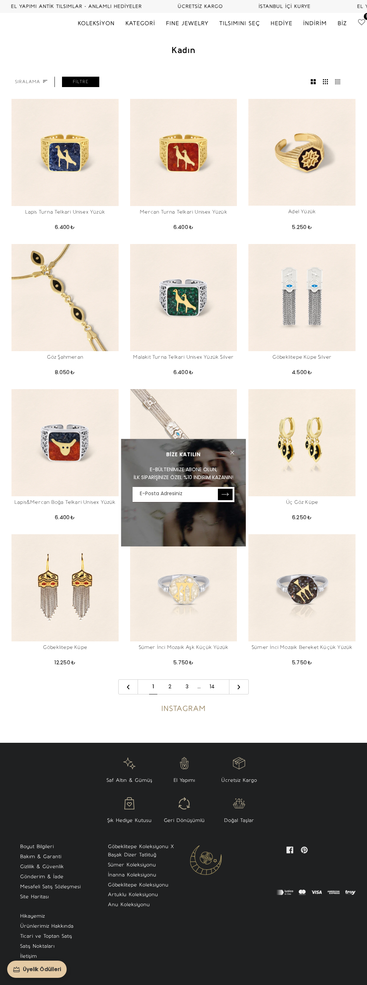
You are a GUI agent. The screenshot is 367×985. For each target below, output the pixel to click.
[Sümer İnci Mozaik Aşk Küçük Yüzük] (183, 587)
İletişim (28, 956)
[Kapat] (235, 449)
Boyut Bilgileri (37, 846)
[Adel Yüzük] (302, 152)
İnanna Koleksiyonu (132, 875)
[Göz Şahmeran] (65, 297)
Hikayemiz (32, 916)
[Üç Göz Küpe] (302, 442)
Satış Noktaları (37, 946)
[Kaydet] (225, 494)
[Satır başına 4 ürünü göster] (339, 82)
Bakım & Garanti (40, 856)
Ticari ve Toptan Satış (46, 936)
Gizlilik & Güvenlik (42, 867)
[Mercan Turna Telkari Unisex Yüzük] (183, 152)
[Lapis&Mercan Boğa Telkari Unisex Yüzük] (65, 442)
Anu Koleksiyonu (129, 905)
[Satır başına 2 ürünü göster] (313, 82)
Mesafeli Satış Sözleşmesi (50, 887)
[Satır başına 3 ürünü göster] (325, 82)
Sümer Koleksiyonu (132, 865)
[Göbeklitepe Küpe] (65, 587)
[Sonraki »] (239, 686)
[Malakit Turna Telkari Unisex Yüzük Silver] (183, 297)
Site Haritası (34, 897)
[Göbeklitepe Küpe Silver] (302, 297)
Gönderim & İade (41, 877)
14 (212, 686)
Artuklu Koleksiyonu (133, 894)
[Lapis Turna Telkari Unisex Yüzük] (65, 152)
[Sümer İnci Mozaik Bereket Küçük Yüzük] (302, 587)
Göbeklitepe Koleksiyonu (138, 885)
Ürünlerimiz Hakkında (46, 926)
